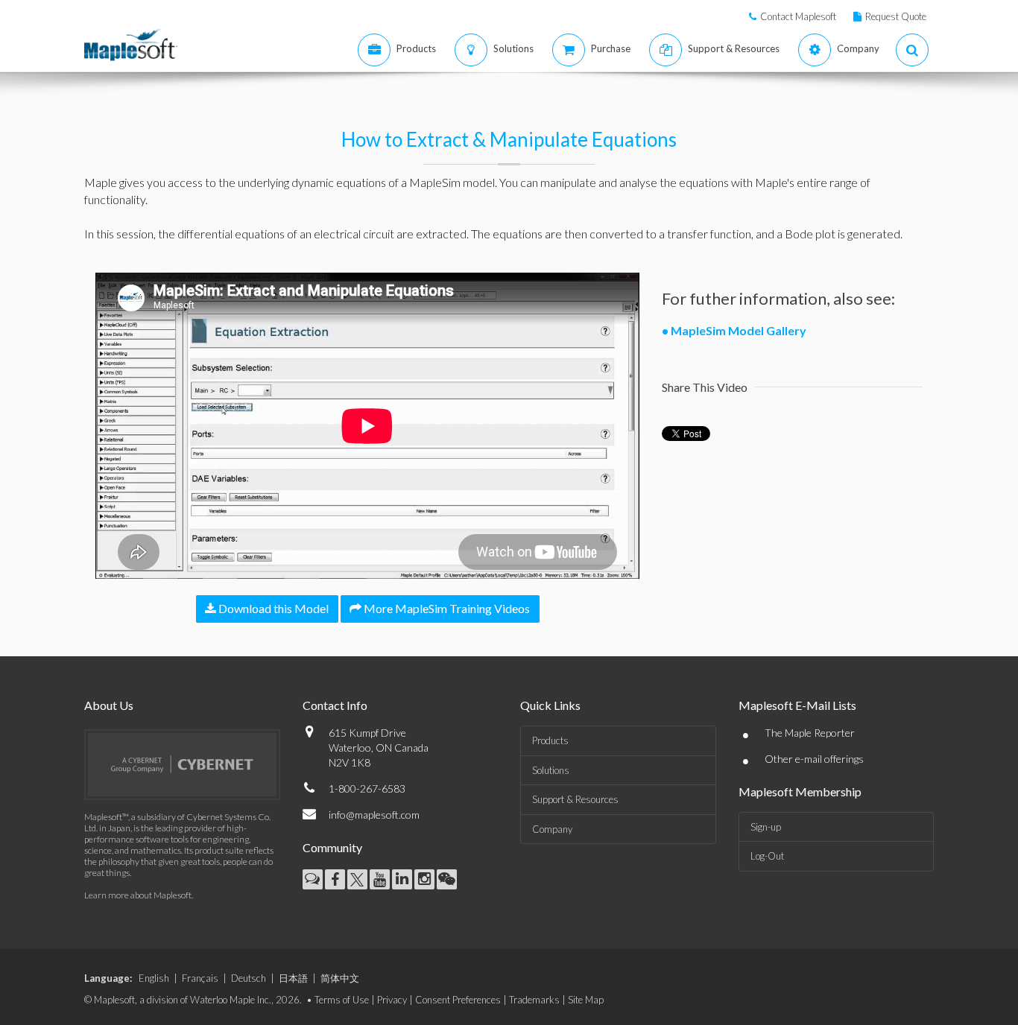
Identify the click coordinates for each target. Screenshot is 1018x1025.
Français (200, 978)
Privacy (392, 1000)
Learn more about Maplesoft (138, 895)
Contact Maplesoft (798, 16)
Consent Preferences (458, 1000)
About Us (108, 705)
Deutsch (248, 978)
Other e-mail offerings (814, 758)
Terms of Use (341, 1000)
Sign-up (765, 827)
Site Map (586, 1000)
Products (550, 740)
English (154, 978)
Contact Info (335, 705)
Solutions (550, 770)
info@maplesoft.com (374, 814)
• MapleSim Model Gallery (734, 330)
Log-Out (767, 856)
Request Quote (895, 16)
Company (552, 829)
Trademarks (534, 1000)
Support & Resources (575, 799)
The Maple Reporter (810, 732)
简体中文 (339, 978)
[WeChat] (447, 879)
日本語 (293, 978)
